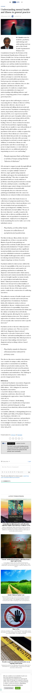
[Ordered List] (10, 472)
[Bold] (2, 472)
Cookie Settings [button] (9, 688)
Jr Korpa (13, 435)
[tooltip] (10, 438)
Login (29, 461)
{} (20, 472)
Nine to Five (16, 629)
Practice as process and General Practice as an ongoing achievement (16, 662)
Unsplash (19, 435)
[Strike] (8, 472)
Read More (23, 683)
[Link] (18, 472)
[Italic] (4, 472)
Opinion (3, 6)
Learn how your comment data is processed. (15, 476)
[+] (22, 472)
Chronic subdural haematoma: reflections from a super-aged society (16, 560)
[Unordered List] (12, 472)
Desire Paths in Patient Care (16, 595)
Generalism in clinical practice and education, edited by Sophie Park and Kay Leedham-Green (16, 524)
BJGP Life (18, 16)
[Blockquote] (14, 472)
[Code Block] (16, 472)
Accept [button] (18, 688)
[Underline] (6, 472)
